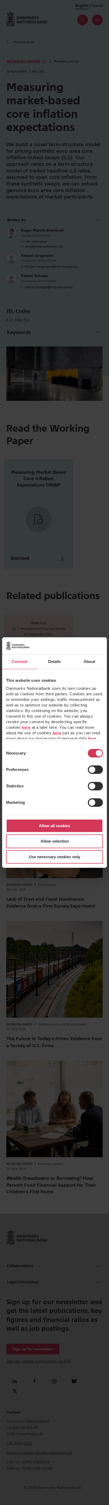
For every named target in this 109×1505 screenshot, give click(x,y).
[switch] (95, 769)
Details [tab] (54, 661)
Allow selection (54, 841)
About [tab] (89, 661)
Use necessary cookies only (54, 857)
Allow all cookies (54, 825)
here (26, 727)
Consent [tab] (20, 661)
